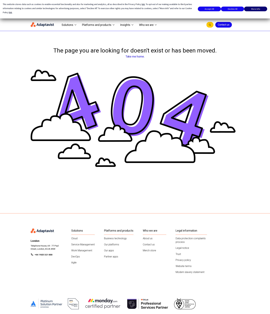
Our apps (109, 250)
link (143, 4)
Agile (74, 262)
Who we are (146, 24)
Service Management (83, 244)
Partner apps (111, 256)
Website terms (184, 266)
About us (147, 238)
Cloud (74, 238)
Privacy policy (183, 260)
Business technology (115, 238)
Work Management (81, 250)
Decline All (232, 9)
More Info (255, 9)
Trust (178, 254)
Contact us (223, 24)
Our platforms (111, 244)
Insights (125, 24)
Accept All (209, 9)
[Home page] (42, 24)
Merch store (149, 250)
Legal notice (182, 247)
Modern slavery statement (190, 272)
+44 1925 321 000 (43, 254)
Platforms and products (96, 24)
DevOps (75, 256)
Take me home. (135, 56)
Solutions (67, 24)
